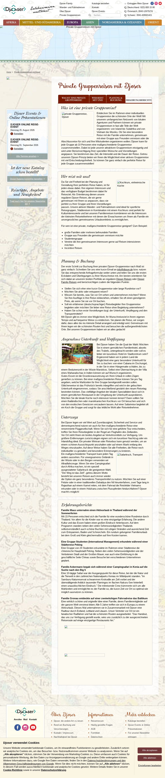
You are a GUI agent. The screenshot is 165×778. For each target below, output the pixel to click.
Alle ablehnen (149, 758)
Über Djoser (65, 11)
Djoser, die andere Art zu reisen (68, 721)
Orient (153, 22)
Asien (90, 22)
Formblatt (95, 733)
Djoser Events (98, 11)
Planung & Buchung (115, 99)
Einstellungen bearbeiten (149, 765)
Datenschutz (97, 737)
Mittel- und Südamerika (41, 22)
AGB (93, 729)
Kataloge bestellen (100, 3)
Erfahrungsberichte (139, 100)
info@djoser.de (125, 269)
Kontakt (95, 7)
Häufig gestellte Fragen (101, 725)
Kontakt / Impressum (63, 733)
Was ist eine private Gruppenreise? (74, 99)
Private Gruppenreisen (70, 15)
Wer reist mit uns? (98, 99)
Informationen (100, 715)
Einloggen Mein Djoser (137, 3)
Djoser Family (66, 3)
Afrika (11, 22)
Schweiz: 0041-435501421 (139, 15)
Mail (25, 719)
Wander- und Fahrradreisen (72, 7)
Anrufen (18, 719)
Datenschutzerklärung (53, 770)
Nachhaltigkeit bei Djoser (65, 737)
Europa (72, 22)
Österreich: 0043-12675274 (140, 11)
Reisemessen (97, 721)
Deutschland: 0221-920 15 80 (141, 7)
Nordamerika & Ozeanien (122, 22)
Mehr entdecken (140, 715)
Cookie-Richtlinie (13, 770)
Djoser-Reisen (123, 279)
